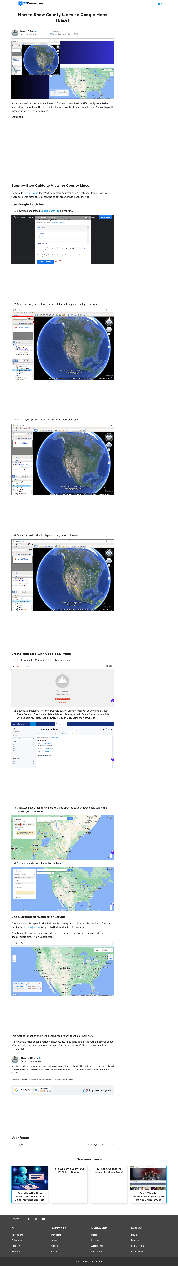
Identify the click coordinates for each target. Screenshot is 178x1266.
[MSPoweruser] (30, 3)
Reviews (135, 1235)
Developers (17, 1235)
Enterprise (16, 1240)
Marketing (16, 1246)
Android (55, 1240)
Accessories (97, 1246)
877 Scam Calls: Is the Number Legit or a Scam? (108, 1170)
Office (54, 1251)
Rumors (95, 1240)
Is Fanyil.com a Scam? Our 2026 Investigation (69, 1170)
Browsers (136, 1240)
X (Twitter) (36, 1219)
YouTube (43, 1219)
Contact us (97, 1261)
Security (15, 1251)
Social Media (137, 1246)
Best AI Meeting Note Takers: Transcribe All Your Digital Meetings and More (29, 1197)
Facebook (28, 1219)
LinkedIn (51, 1219)
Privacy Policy (82, 1261)
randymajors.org (31, 927)
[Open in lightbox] (62, 239)
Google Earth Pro (50, 211)
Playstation (96, 1251)
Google (54, 1246)
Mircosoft (56, 1235)
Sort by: (92, 1144)
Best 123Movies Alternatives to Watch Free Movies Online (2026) (148, 1197)
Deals (94, 1235)
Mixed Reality (138, 1251)
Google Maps (31, 193)
